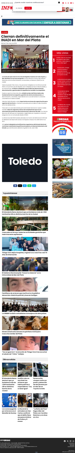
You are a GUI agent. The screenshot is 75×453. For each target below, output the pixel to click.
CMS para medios (66, 451)
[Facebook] (63, 3)
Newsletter (72, 445)
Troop (73, 451)
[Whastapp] (73, 441)
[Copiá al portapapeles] (34, 185)
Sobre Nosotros (71, 446)
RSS (69, 450)
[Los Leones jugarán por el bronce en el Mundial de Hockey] (9, 400)
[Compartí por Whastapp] (29, 185)
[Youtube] (71, 3)
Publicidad (72, 444)
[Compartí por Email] (25, 185)
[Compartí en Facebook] (15, 185)
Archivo (72, 450)
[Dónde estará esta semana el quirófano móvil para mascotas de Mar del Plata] (25, 323)
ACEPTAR (28, 8)
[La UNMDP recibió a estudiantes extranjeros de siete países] (25, 305)
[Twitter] (66, 3)
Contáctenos (71, 443)
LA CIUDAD (4, 32)
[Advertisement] (62, 39)
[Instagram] (68, 3)
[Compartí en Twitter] (20, 185)
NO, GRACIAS (19, 8)
